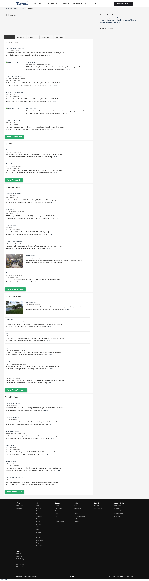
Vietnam (38, 521)
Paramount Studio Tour (13, 403)
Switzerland (58, 508)
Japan (37, 535)
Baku (37, 529)
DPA (17, 561)
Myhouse (9, 348)
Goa (75, 505)
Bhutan (38, 537)
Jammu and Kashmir (80, 511)
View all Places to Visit (14, 136)
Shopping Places (32, 37)
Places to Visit (9, 37)
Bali (37, 513)
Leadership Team (118, 513)
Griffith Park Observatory (14, 76)
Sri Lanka (38, 524)
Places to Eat (21, 37)
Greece (57, 511)
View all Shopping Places (15, 289)
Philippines (39, 545)
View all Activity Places (14, 492)
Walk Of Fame (30, 62)
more (48, 55)
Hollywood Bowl (11, 461)
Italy (56, 516)
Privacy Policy (20, 567)
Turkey (37, 527)
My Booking (65, 3)
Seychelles (19, 508)
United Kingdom (59, 521)
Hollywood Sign (31, 108)
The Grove (9, 273)
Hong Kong (39, 516)
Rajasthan (77, 521)
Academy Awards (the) (13, 431)
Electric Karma (10, 164)
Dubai (37, 505)
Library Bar (9, 376)
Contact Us (19, 556)
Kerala (76, 513)
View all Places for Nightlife (16, 390)
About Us (18, 553)
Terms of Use (20, 564)
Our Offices (94, 3)
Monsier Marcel (11, 225)
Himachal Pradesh (79, 516)
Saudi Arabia (39, 540)
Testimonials (52, 3)
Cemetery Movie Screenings (14, 477)
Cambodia (38, 532)
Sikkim (76, 519)
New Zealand (98, 508)
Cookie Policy (20, 559)
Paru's (8, 150)
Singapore (38, 511)
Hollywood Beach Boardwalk (15, 48)
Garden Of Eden (31, 302)
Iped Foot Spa (10, 209)
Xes (7, 334)
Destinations (36, 3)
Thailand (38, 508)
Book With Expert (123, 3)
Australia (96, 505)
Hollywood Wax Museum (13, 120)
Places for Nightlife (46, 37)
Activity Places (59, 37)
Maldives (38, 519)
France (57, 519)
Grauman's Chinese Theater (14, 92)
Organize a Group (79, 3)
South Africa (19, 505)
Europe (57, 505)
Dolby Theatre (10, 445)
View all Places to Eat (14, 180)
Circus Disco (10, 320)
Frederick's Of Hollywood (13, 193)
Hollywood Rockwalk (12, 417)
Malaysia (38, 543)
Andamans (77, 508)
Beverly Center (30, 256)
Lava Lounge (10, 362)
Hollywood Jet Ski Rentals (14, 241)
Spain (56, 513)
